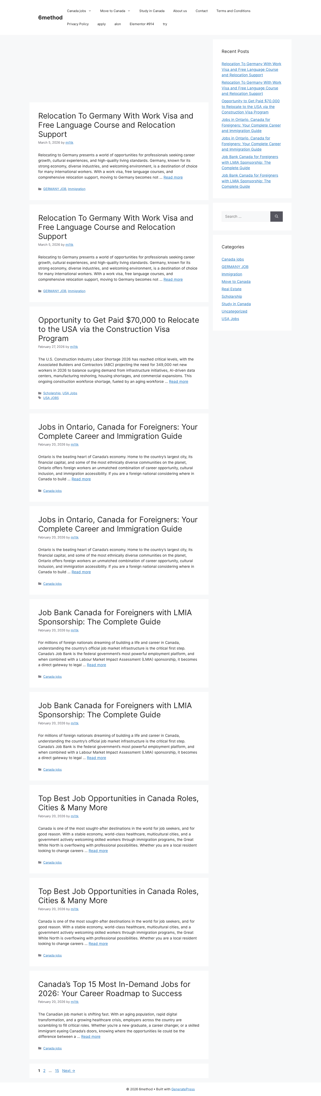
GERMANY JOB (54, 189)
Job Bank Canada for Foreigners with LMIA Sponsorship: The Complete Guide (115, 617)
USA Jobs (69, 393)
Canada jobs (76, 11)
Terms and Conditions (233, 11)
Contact (202, 11)
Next (68, 1070)
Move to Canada (112, 11)
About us (180, 11)
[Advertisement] (119, 70)
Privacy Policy (78, 24)
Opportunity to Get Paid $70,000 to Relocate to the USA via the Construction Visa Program (118, 329)
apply (101, 24)
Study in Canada (151, 11)
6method (50, 17)
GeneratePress (183, 1089)
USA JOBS (51, 398)
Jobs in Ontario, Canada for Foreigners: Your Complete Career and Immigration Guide (118, 431)
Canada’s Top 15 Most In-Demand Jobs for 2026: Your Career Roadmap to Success (114, 988)
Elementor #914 (142, 24)
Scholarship (52, 393)
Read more (173, 177)
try (165, 24)
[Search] (276, 216)
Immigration (76, 189)
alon (117, 24)
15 (57, 1070)
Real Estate (232, 289)
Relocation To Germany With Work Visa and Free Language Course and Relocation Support (115, 125)
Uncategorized (234, 311)
